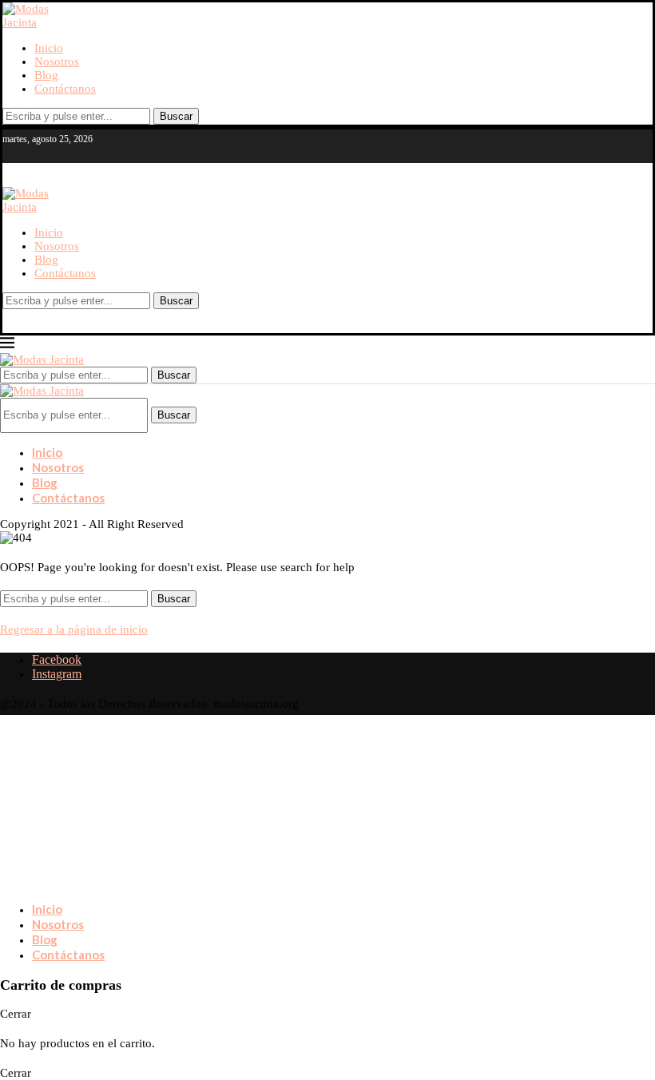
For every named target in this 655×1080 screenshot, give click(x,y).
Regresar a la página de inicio (74, 629)
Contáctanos (65, 88)
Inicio (48, 48)
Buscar (176, 116)
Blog (46, 75)
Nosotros (56, 61)
